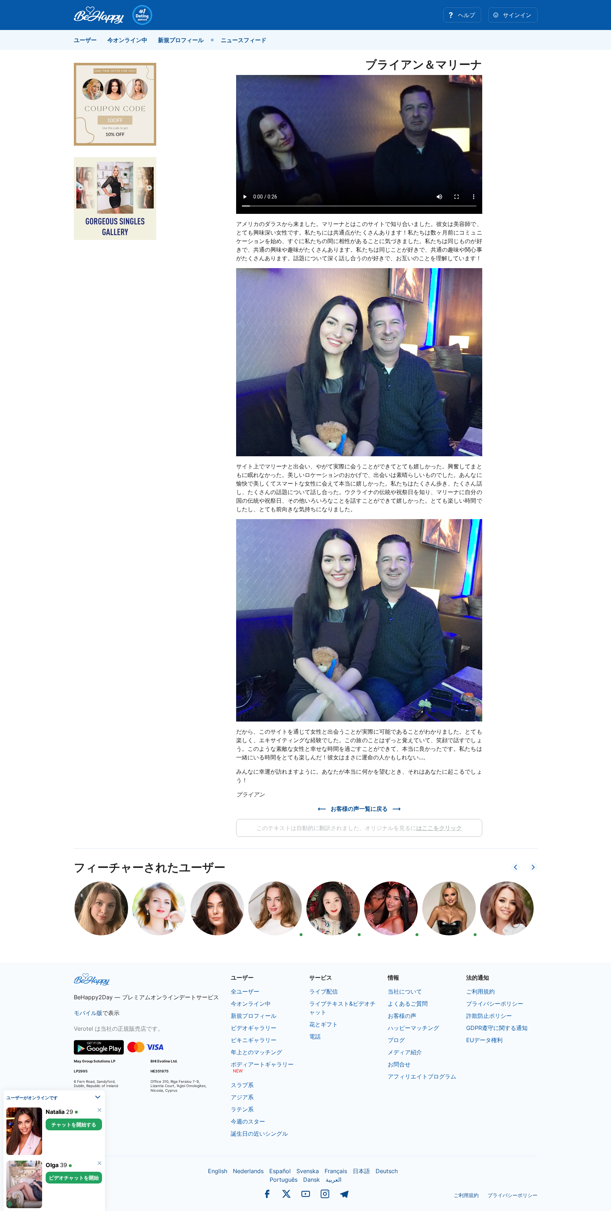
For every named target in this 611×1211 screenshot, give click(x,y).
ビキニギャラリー (253, 1040)
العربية (333, 1179)
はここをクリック (439, 827)
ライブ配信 (323, 991)
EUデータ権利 (484, 1040)
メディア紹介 (405, 1052)
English (217, 1171)
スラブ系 (242, 1085)
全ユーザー (245, 991)
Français (336, 1171)
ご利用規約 (480, 991)
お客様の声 (402, 1015)
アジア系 (242, 1097)
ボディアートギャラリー (262, 1064)
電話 (315, 1036)
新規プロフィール (181, 40)
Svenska (307, 1171)
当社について (405, 991)
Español (280, 1171)
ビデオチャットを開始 (74, 1178)
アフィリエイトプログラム (422, 1076)
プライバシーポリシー (494, 1003)
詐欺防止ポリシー (489, 1015)
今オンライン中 (127, 40)
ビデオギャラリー (253, 1027)
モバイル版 (88, 1012)
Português (283, 1179)
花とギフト (323, 1024)
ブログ (396, 1040)
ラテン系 (242, 1109)
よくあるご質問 (408, 1003)
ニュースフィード (243, 40)
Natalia (55, 1111)
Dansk (311, 1179)
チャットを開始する (73, 1124)
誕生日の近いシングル (259, 1133)
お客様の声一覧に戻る (359, 808)
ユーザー (85, 40)
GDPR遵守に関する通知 (497, 1027)
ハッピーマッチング (413, 1027)
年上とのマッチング (256, 1052)
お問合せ (399, 1064)
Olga (52, 1165)
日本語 (361, 1171)
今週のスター (248, 1121)
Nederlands (248, 1171)
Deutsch (387, 1171)
